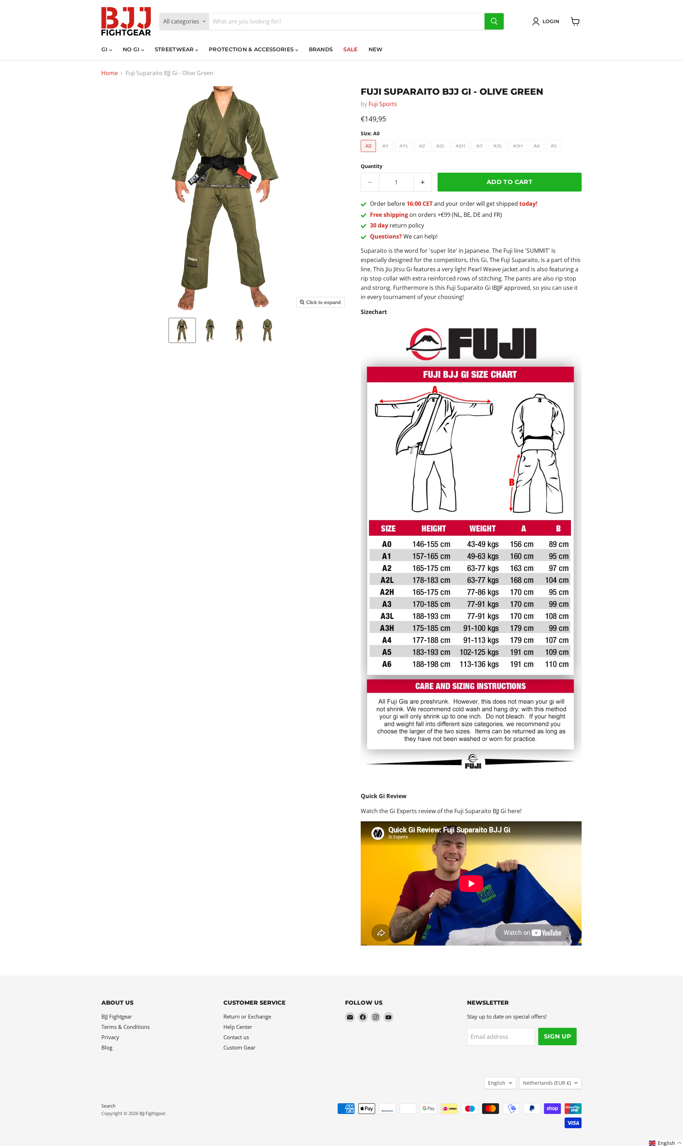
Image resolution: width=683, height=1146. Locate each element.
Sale (350, 49)
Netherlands (547, 1082)
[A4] (537, 153)
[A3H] (518, 153)
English (496, 1082)
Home (109, 73)
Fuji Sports (383, 104)
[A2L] (441, 153)
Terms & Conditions (125, 1026)
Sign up (557, 1036)
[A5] (554, 153)
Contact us (236, 1037)
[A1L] (404, 153)
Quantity (371, 166)
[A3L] (498, 153)
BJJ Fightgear (116, 1016)
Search (108, 1106)
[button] (182, 330)
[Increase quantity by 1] (423, 182)
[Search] (494, 21)
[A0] (369, 153)
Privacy (110, 1037)
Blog (106, 1047)
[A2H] (461, 153)
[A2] (422, 153)
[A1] (386, 153)
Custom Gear (239, 1047)
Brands (321, 49)
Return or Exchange (247, 1016)
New (376, 49)
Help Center (237, 1026)
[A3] (480, 153)
